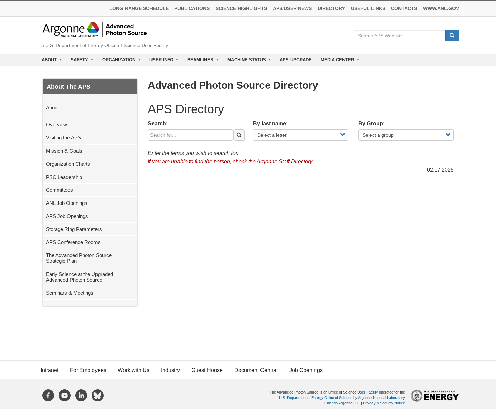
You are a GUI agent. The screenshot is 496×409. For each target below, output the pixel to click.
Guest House (207, 370)
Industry (170, 370)
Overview (56, 124)
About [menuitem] (47, 61)
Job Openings (306, 370)
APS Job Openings (67, 216)
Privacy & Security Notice (384, 403)
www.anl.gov (441, 8)
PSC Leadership (64, 177)
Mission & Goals (64, 151)
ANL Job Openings (66, 203)
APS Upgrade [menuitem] (296, 59)
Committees (59, 190)
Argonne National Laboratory (381, 398)
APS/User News (292, 8)
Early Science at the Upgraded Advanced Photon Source (79, 277)
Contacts (404, 8)
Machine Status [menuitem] (244, 61)
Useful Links (368, 8)
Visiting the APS (63, 137)
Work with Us (133, 370)
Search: (158, 123)
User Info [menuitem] (159, 61)
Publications (192, 8)
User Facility (367, 392)
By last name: (270, 123)
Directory (331, 8)
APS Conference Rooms (73, 242)
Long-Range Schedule (139, 8)
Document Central (256, 370)
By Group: (371, 123)
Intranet (49, 370)
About (52, 108)
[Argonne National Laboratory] (94, 29)
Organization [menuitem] (116, 61)
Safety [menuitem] (77, 61)
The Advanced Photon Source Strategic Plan (79, 258)
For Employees (88, 370)
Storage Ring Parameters (74, 229)
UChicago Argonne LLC (341, 403)
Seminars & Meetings (69, 293)
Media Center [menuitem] (335, 61)
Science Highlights (241, 8)
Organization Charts (68, 164)
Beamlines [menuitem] (198, 61)
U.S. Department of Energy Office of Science (315, 398)
